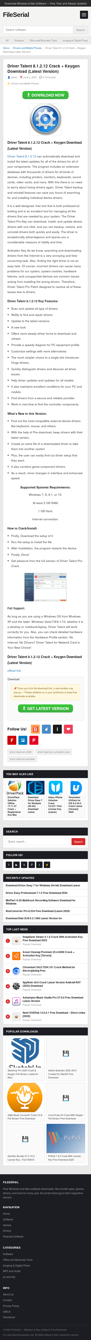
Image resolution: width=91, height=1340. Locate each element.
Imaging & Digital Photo (75, 40)
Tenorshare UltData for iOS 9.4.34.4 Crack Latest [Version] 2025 (75, 804)
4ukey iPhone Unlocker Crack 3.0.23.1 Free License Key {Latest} (55, 804)
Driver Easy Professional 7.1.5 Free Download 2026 (37, 893)
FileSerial (16, 14)
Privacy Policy (11, 1306)
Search (80, 30)
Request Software (13, 1236)
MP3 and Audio (12, 1271)
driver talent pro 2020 (21, 752)
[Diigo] (46, 729)
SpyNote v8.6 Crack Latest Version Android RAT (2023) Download (52, 984)
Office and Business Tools (43, 40)
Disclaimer (9, 1317)
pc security (9, 1276)
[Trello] (22, 740)
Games (7, 1225)
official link (14, 671)
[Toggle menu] (84, 15)
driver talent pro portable (22, 759)
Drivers (7, 1230)
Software (19, 40)
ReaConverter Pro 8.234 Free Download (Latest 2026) (38, 911)
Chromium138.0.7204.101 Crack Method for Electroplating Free (49, 969)
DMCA (7, 1311)
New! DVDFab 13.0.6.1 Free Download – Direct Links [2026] (54, 1014)
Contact (7, 1300)
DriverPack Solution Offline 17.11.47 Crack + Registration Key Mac (14, 806)
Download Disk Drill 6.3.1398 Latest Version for (34, 918)
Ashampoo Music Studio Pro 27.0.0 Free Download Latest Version (53, 999)
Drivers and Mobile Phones (27, 48)
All (7, 40)
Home (6, 48)
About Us (8, 1294)
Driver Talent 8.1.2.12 (21, 156)
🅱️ (35, 729)
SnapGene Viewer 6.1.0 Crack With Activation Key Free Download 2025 (53, 938)
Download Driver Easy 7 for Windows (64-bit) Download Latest (35, 804)
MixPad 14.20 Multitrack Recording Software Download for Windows (41, 902)
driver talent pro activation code (53, 752)
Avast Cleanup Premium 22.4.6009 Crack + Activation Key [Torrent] (48, 953)
